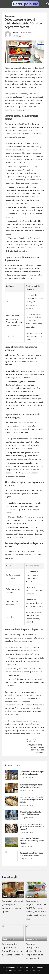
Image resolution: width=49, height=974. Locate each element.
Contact (40, 971)
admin (15, 32)
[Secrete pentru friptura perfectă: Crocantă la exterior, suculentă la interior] (13, 933)
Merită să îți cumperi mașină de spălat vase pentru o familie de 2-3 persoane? (32, 826)
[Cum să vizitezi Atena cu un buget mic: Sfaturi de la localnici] (11, 775)
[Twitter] (17, 36)
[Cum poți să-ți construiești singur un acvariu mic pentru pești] (11, 856)
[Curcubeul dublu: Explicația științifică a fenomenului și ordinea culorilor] (11, 842)
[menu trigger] (4, 4)
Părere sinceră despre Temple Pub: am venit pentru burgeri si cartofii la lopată (32, 799)
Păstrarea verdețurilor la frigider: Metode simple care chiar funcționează (34, 951)
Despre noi (23, 968)
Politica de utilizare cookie (24, 971)
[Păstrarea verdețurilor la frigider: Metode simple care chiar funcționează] (36, 933)
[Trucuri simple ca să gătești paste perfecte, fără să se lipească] (11, 788)
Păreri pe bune (25, 4)
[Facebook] (14, 36)
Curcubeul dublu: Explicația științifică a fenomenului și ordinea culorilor (32, 840)
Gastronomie (10, 16)
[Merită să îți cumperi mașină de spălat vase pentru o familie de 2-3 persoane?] (11, 828)
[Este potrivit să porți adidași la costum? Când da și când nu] (11, 815)
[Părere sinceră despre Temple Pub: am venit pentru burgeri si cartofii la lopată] (11, 801)
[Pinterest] (20, 36)
